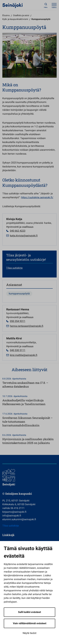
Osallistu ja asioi (21, 15)
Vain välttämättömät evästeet (29, 623)
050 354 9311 (17, 321)
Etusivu (6, 15)
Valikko (54, 7)
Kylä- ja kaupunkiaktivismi (15, 19)
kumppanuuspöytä (19, 293)
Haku (46, 7)
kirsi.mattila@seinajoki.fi (23, 355)
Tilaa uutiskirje (14, 268)
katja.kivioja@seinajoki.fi (24, 236)
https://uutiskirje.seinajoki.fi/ (37, 197)
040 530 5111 (17, 350)
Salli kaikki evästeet (29, 612)
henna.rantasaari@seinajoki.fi (26, 326)
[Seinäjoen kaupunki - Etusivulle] (12, 5)
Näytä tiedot (29, 633)
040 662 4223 (17, 231)
